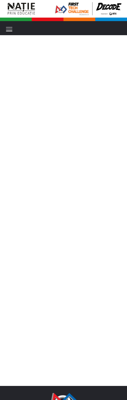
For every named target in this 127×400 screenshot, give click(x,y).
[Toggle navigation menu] (9, 29)
